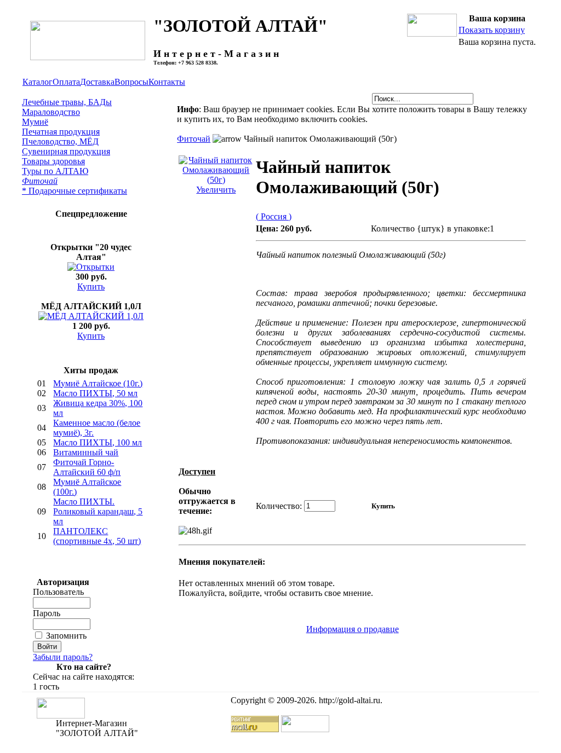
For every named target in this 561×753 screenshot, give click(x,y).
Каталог (37, 81)
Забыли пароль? (63, 657)
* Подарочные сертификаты (74, 190)
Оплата (66, 81)
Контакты (166, 81)
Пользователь (58, 591)
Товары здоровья (53, 161)
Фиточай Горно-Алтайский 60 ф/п (87, 467)
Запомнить (66, 635)
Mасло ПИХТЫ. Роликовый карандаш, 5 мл (97, 511)
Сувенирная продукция (66, 151)
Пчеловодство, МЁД (60, 141)
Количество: (279, 506)
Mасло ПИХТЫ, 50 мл (95, 393)
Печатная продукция (61, 131)
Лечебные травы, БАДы (67, 102)
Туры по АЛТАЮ (55, 171)
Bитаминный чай (85, 452)
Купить (91, 286)
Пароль (46, 613)
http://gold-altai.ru (349, 700)
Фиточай (40, 181)
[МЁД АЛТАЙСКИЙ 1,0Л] (91, 316)
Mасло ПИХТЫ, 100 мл (97, 442)
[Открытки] (91, 266)
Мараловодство (51, 112)
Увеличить (216, 189)
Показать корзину (492, 29)
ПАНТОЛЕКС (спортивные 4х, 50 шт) (97, 536)
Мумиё (35, 121)
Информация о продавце (352, 629)
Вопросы (131, 81)
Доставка (97, 81)
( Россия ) (273, 216)
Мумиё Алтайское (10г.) (97, 383)
